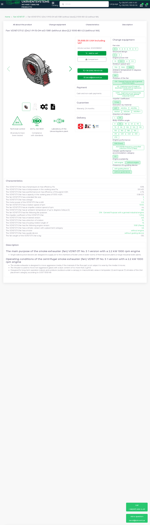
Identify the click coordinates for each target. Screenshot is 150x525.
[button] (70, 69)
